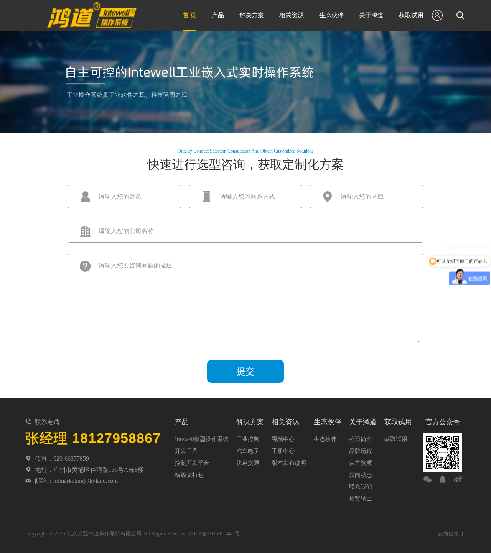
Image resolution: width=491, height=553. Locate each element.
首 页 (189, 15)
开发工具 (186, 451)
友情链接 (448, 534)
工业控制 (247, 439)
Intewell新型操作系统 (202, 439)
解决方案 (251, 15)
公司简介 (360, 439)
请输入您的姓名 (120, 196)
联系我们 (360, 487)
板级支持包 (189, 475)
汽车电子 (247, 451)
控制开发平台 (192, 463)
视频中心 (283, 439)
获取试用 (411, 15)
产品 (218, 15)
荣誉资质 (360, 463)
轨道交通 (247, 463)
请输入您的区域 (362, 196)
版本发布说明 (289, 463)
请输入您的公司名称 (126, 231)
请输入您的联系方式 (247, 196)
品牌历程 (360, 451)
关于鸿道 (371, 15)
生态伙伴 (331, 15)
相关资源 (291, 15)
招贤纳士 (360, 499)
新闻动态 (360, 475)
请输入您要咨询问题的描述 (135, 265)
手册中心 (283, 451)
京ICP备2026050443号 (214, 534)
